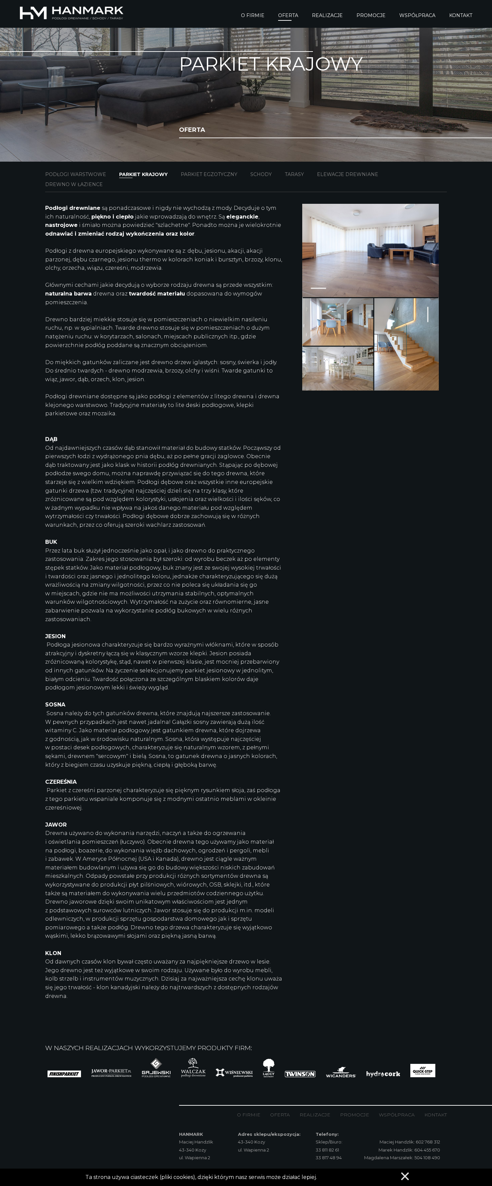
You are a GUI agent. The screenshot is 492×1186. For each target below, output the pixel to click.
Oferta (280, 1115)
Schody (261, 174)
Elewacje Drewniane (347, 174)
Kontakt (435, 1115)
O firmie (248, 1115)
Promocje (354, 1115)
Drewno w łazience (74, 184)
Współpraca (397, 1115)
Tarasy (294, 174)
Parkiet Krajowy (143, 174)
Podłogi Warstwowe (75, 174)
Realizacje (315, 1115)
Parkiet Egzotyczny (209, 174)
